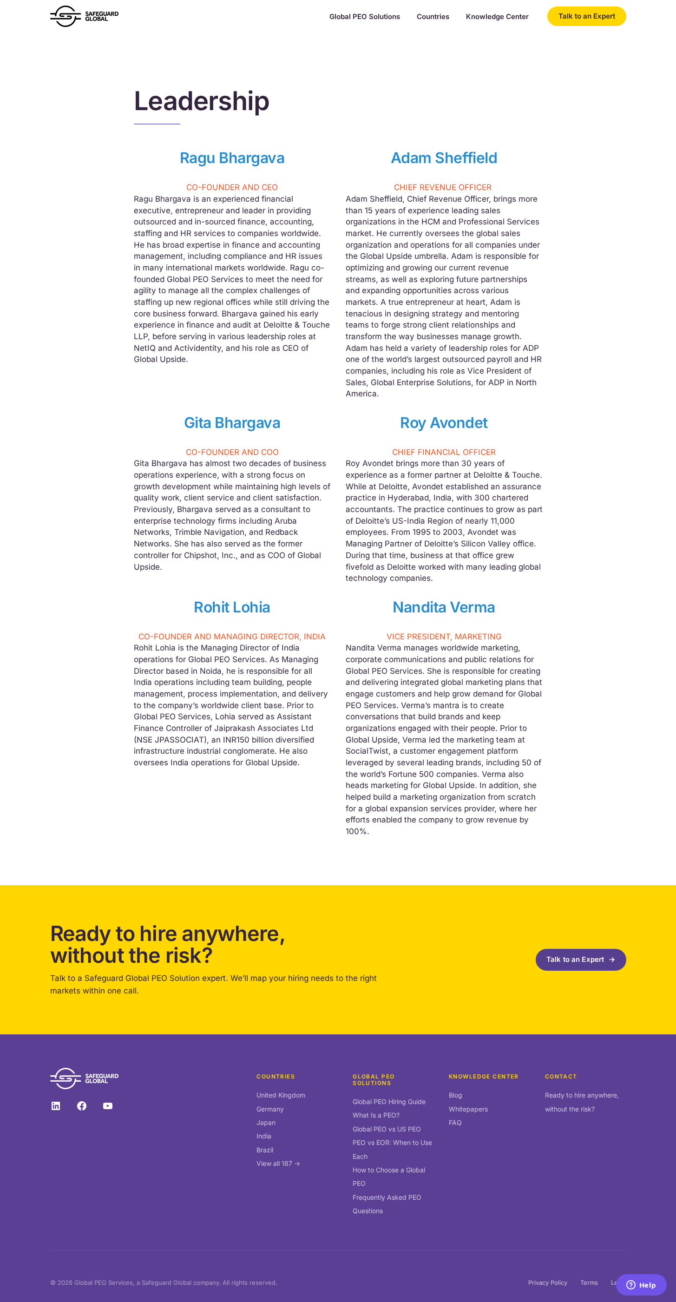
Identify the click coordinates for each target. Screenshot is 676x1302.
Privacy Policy (547, 1282)
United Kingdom (280, 1095)
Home (142, 71)
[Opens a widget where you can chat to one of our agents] (641, 1285)
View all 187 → (278, 1163)
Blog (455, 1095)
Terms (589, 1282)
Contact (561, 1076)
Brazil (264, 1150)
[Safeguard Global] (84, 16)
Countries (433, 17)
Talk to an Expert (586, 16)
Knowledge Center (497, 17)
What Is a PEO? (376, 1115)
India (263, 1136)
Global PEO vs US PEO (387, 1129)
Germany (270, 1109)
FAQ (455, 1122)
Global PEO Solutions (364, 17)
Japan (266, 1122)
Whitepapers (468, 1109)
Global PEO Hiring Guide (389, 1101)
